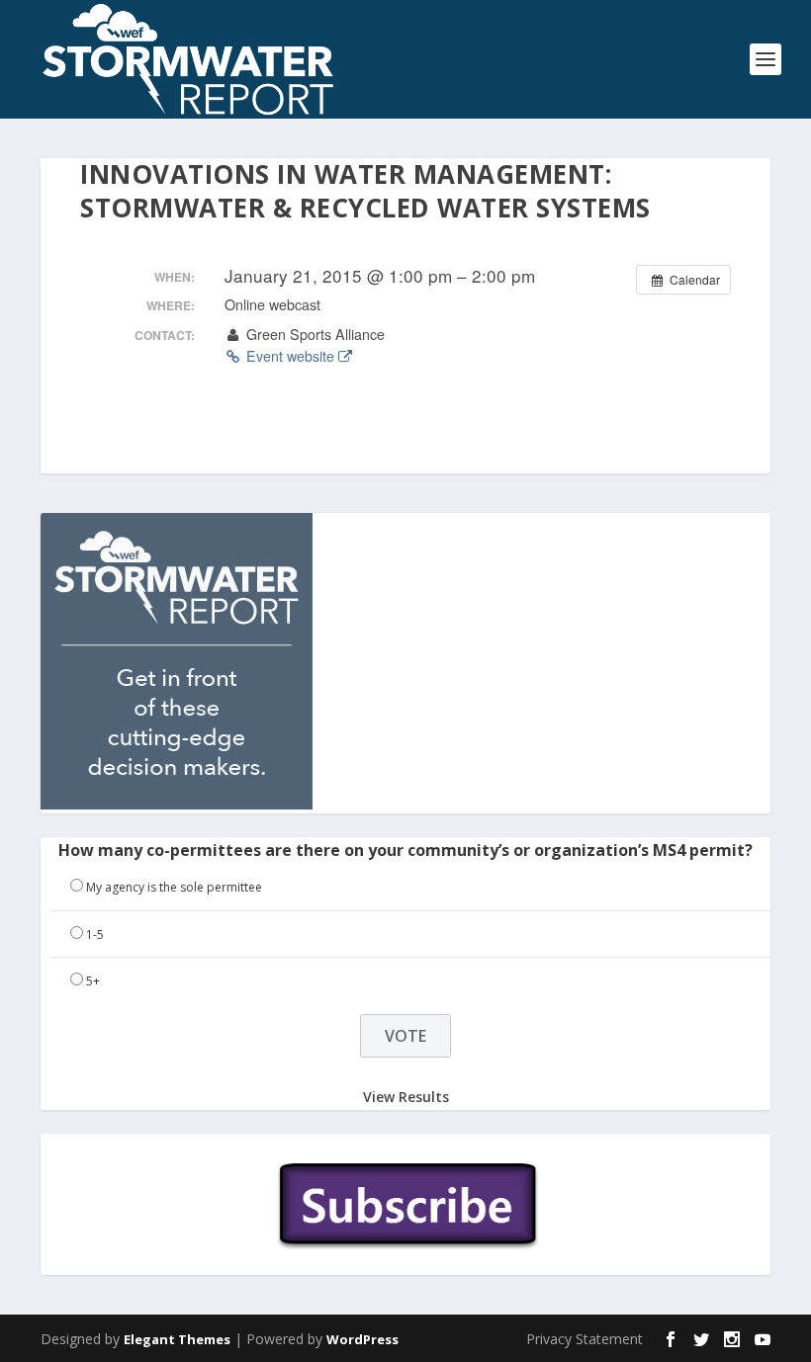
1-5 (95, 934)
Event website (290, 356)
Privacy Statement (584, 1338)
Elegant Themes (177, 1339)
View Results (406, 1096)
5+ (93, 981)
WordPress (362, 1339)
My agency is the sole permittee (174, 887)
